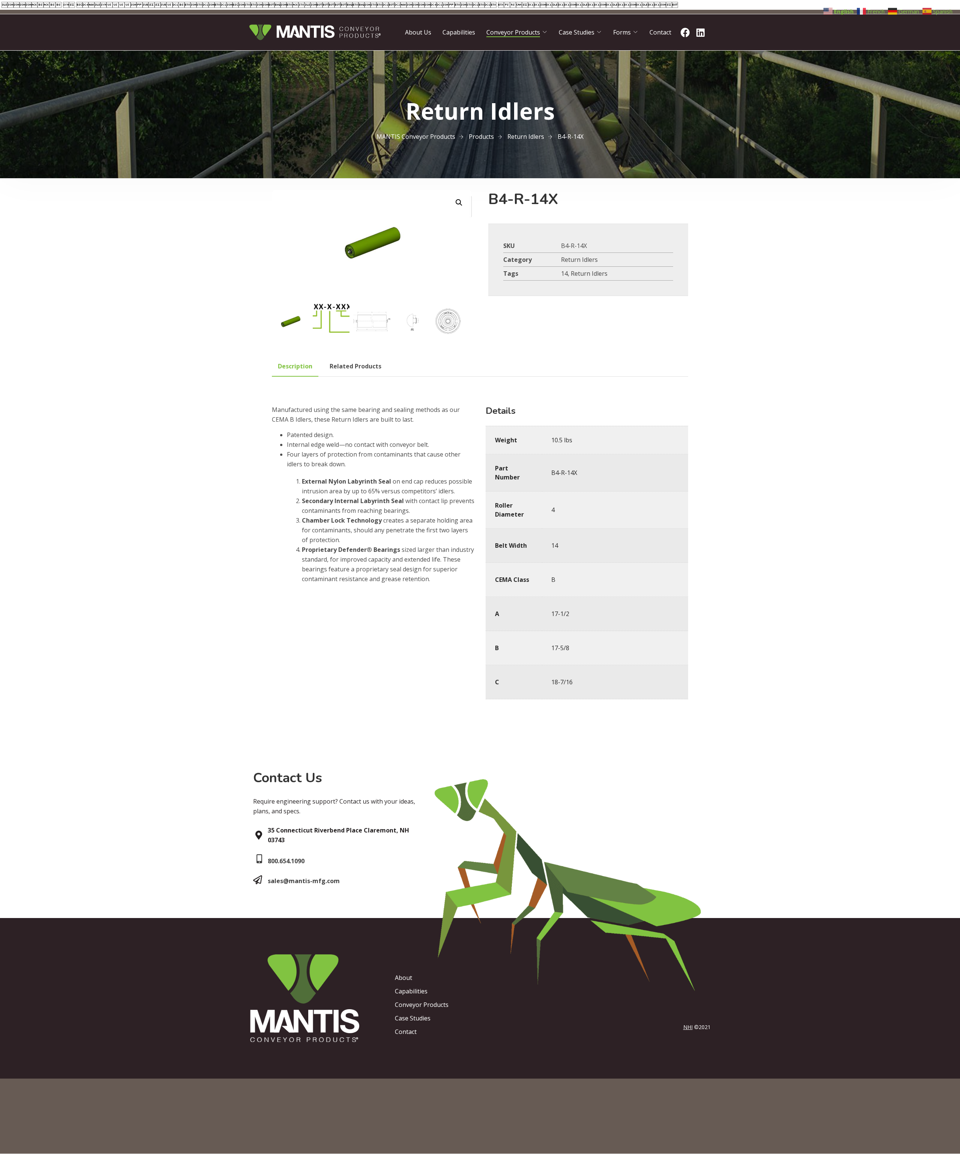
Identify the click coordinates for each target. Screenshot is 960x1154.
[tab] (295, 366)
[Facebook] (685, 32)
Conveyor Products (513, 32)
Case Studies (576, 32)
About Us (418, 32)
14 (564, 273)
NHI (688, 1027)
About (403, 978)
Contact (660, 32)
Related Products (355, 366)
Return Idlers (579, 259)
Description (295, 366)
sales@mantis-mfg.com (304, 881)
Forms (622, 32)
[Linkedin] (700, 32)
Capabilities (458, 32)
